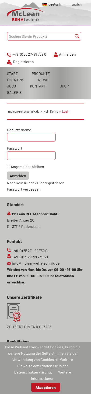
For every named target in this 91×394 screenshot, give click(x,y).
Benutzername (19, 130)
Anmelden (67, 54)
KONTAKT (38, 86)
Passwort (14, 148)
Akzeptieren (45, 387)
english (76, 4)
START (12, 73)
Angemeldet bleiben (27, 166)
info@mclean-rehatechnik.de (36, 263)
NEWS (43, 79)
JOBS (11, 86)
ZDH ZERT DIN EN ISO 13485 (29, 326)
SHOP (64, 86)
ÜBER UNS (15, 79)
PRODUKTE (41, 73)
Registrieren (23, 61)
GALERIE (14, 92)
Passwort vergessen (24, 189)
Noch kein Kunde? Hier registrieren (35, 183)
